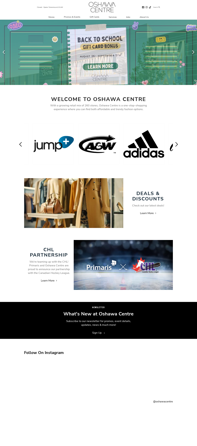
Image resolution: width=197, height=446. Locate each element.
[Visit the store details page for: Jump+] (53, 144)
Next (193, 52)
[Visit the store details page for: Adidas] (143, 144)
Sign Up (97, 333)
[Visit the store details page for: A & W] (98, 144)
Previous (4, 52)
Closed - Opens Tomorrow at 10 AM (50, 7)
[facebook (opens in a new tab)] (143, 7)
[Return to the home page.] (102, 7)
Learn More (147, 213)
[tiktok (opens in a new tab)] (150, 7)
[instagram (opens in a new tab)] (146, 7)
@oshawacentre (163, 401)
